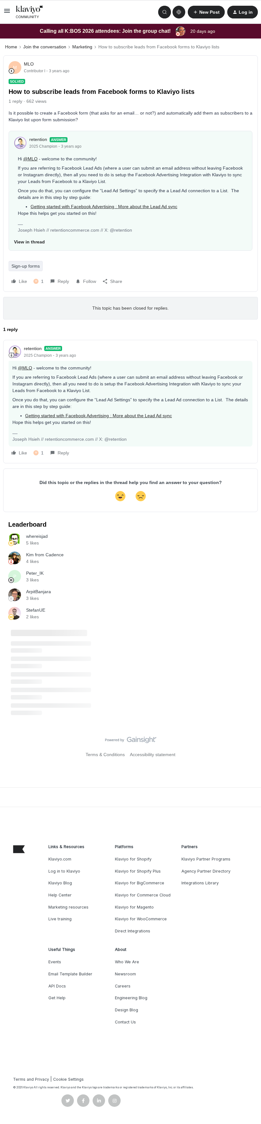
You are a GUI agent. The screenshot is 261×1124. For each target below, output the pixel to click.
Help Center (60, 895)
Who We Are (127, 961)
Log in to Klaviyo (64, 871)
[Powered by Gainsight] (130, 741)
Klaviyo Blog (60, 883)
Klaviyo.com (59, 859)
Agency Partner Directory (205, 871)
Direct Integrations (132, 931)
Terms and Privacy (31, 1079)
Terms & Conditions (105, 754)
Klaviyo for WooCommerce (141, 919)
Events (54, 961)
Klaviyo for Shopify (133, 859)
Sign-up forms (25, 266)
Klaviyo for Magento (134, 907)
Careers (122, 986)
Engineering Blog (131, 997)
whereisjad (37, 536)
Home (11, 46)
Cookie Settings (68, 1079)
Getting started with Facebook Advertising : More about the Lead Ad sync (104, 206)
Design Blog (126, 1010)
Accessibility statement (152, 754)
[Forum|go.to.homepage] (29, 12)
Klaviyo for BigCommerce (139, 883)
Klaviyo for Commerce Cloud (143, 895)
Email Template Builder (70, 974)
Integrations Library (200, 883)
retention (38, 139)
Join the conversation (44, 46)
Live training (60, 919)
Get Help (57, 997)
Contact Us (125, 1022)
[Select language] (179, 12)
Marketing (82, 46)
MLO (29, 64)
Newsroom (125, 974)
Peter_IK (35, 573)
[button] (7, 13)
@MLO (30, 158)
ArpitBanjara (38, 591)
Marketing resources (68, 907)
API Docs (57, 986)
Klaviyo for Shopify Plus (138, 871)
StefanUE (35, 610)
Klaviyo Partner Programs (205, 859)
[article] (130, 401)
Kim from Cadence (45, 554)
